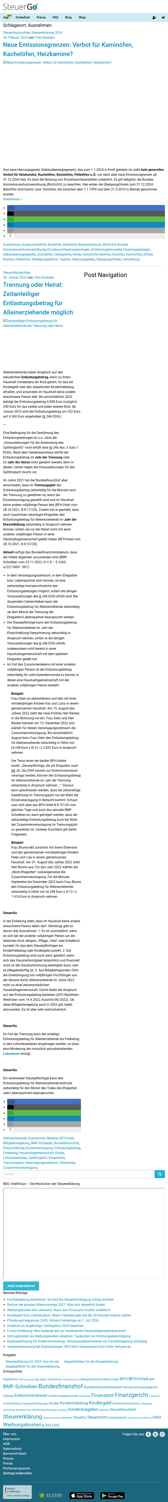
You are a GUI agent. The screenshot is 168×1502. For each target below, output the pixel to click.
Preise (41, 17)
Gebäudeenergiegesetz (19, 254)
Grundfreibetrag (12, 1403)
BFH (124, 1379)
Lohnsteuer (11, 1054)
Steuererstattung (51, 1417)
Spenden (104, 1410)
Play (29, 1410)
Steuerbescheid (122, 1409)
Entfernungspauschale (63, 1395)
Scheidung (61, 1410)
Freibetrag (10, 1153)
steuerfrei (66, 1417)
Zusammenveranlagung (20, 1168)
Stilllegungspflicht (45, 259)
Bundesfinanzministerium (103, 1387)
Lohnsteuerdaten (15, 1158)
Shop (82, 17)
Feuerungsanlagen (136, 249)
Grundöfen (45, 254)
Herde (77, 254)
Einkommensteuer (31, 1395)
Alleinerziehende (15, 1138)
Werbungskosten (22, 1425)
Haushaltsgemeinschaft (36, 1153)
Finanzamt (102, 1395)
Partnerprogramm (16, 1468)
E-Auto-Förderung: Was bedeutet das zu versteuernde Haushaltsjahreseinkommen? (66, 1331)
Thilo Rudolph (45, 37)
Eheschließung (13, 1148)
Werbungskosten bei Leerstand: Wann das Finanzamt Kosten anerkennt (58, 1310)
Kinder (59, 1153)
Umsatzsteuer (117, 1417)
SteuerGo (79, 1417)
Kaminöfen (134, 254)
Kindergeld (100, 1403)
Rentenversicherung (44, 1409)
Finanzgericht (131, 1395)
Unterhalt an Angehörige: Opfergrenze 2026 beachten (45, 1326)
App (6, 17)
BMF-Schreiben (42, 1143)
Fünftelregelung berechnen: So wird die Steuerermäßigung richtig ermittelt (60, 1300)
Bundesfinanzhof (66, 1143)
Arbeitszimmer (70, 1379)
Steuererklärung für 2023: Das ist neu (32, 1362)
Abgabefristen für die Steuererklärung (91, 1362)
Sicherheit (23, 17)
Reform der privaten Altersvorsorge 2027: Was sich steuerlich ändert (56, 1305)
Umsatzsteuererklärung (139, 1417)
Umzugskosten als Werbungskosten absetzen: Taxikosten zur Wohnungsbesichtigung (69, 1336)
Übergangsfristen (108, 259)
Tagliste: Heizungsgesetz (77, 259)
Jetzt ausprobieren (21, 1286)
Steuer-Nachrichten (17, 33)
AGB (6, 1444)
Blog (68, 17)
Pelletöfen (23, 259)
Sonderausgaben (83, 1409)
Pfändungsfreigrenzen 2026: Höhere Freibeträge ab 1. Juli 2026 (53, 1320)
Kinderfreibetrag (74, 1403)
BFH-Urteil (67, 1138)
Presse (8, 1458)
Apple (43, 1379)
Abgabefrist (10, 1379)
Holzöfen (118, 254)
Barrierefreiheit (14, 1454)
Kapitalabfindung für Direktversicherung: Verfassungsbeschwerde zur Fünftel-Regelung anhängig (77, 1341)
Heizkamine (62, 254)
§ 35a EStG (51, 1425)
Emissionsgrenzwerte (106, 249)
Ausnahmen (11, 245)
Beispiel (52, 1138)
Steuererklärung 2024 (46, 33)
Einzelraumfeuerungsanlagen (68, 249)
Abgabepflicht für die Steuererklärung (32, 1366)
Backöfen (54, 245)
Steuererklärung (22, 1416)
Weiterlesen (12, 199)
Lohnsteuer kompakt (14, 1410)
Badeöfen (70, 245)
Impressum (11, 1439)
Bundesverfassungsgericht (141, 1387)
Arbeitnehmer (54, 1379)
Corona (8, 1396)
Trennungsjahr (13, 1163)
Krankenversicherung (125, 1403)
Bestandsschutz (89, 245)
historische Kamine (96, 254)
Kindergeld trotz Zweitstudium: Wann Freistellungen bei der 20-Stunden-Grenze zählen (69, 1315)
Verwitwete (67, 1163)
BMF (152, 1379)
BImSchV (109, 245)
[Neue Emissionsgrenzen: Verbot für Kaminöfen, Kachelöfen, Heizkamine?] (84, 113)
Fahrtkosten (84, 1396)
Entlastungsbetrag (67, 1148)
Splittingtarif (38, 1158)
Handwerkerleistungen (35, 1403)
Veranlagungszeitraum (41, 1163)
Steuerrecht (56, 1158)
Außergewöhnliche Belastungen (99, 1379)
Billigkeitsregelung (16, 1143)
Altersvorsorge (26, 1379)
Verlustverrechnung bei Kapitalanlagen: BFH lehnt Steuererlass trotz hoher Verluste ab (69, 1347)
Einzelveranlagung (39, 1148)
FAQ (55, 17)
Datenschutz (12, 1449)
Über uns (9, 1434)
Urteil (156, 1417)
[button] (11, 208)
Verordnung (131, 259)
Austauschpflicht (34, 245)
